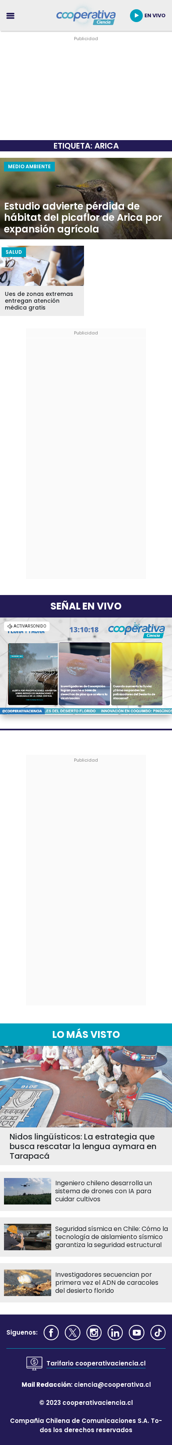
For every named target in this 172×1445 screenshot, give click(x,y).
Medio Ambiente (29, 166)
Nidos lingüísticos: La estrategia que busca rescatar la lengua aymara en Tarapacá (83, 1146)
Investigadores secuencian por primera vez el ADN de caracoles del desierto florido (106, 1283)
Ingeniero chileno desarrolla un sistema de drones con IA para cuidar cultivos (103, 1191)
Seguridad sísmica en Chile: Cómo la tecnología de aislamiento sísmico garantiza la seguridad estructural (111, 1237)
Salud (14, 252)
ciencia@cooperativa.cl (112, 1384)
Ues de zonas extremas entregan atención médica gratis (39, 301)
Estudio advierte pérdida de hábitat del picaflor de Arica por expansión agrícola (83, 218)
